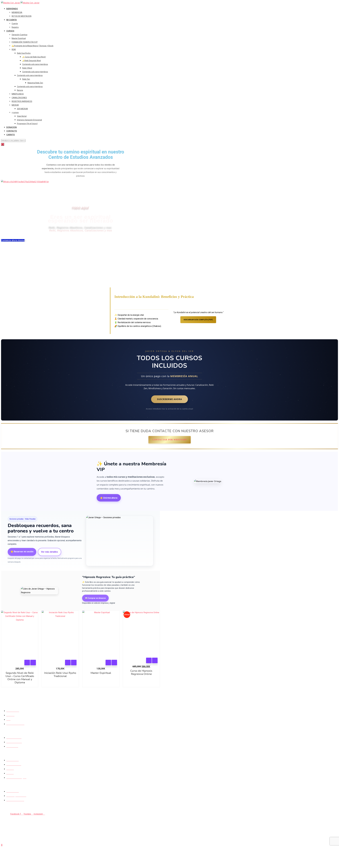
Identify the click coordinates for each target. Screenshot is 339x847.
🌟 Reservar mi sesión (22, 551)
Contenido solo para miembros (35, 64)
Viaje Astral (21, 116)
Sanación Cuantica (19, 35)
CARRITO (10, 135)
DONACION (11, 127)
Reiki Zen (26, 79)
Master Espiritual (19, 38)
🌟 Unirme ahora (108, 497)
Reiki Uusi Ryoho (24, 53)
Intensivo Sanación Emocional (29, 120)
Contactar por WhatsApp (169, 440)
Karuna (20, 90)
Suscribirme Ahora (169, 399)
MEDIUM (15, 105)
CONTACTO (11, 131)
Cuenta (15, 23)
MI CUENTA (11, 20)
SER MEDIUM (22, 109)
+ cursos (15, 112)
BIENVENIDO (12, 9)
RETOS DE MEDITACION (21, 16)
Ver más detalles (49, 552)
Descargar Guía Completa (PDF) (198, 320)
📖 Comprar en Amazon (95, 598)
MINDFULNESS (18, 94)
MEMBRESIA (17, 12)
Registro (15, 27)
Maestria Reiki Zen (35, 83)
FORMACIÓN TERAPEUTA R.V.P (25, 42)
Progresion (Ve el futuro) (27, 124)
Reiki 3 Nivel (27, 68)
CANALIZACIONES (19, 98)
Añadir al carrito (27, 662)
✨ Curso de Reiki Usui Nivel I (34, 57)
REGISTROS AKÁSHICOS (22, 101)
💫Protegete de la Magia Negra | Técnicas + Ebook (32, 46)
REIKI (14, 49)
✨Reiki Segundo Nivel (31, 61)
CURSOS (10, 31)
